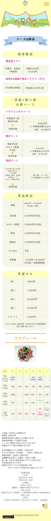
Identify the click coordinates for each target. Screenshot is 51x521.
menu (46, 4)
